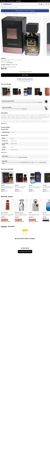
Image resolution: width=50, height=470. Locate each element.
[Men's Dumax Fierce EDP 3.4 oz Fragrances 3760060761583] (41, 172)
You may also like (6, 84)
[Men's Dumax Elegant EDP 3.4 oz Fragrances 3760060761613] (47, 19)
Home (2, 13)
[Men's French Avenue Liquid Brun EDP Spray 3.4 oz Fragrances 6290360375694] (13, 200)
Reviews (4, 226)
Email (29, 162)
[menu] (1, 4)
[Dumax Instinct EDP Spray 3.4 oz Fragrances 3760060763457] (13, 172)
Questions (11, 226)
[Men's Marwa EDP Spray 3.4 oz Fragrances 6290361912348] (27, 200)
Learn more (40, 102)
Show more (3, 123)
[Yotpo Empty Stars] (3, 62)
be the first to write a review (25, 251)
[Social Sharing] (44, 19)
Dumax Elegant (15, 13)
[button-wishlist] (46, 4)
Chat (32, 162)
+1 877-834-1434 (23, 162)
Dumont (10, 13)
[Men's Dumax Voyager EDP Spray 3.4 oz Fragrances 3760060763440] (27, 172)
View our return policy (23, 157)
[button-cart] (48, 4)
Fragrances (6, 13)
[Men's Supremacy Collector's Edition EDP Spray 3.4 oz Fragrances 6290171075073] (41, 200)
